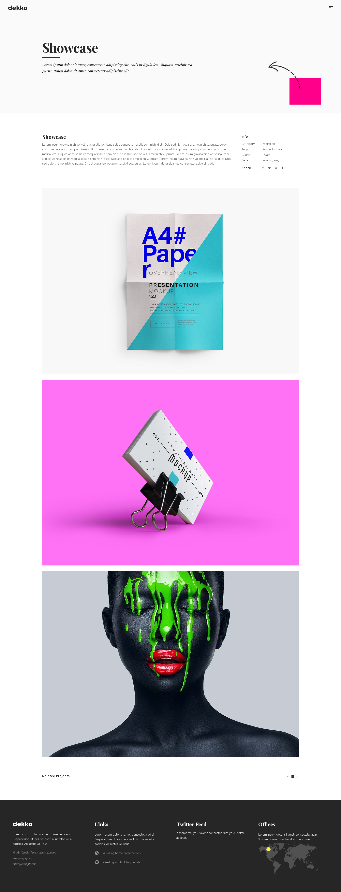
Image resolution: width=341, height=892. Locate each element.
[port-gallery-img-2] (170, 663)
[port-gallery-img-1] (170, 472)
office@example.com (24, 864)
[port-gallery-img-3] (170, 280)
